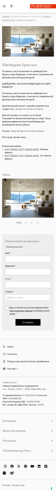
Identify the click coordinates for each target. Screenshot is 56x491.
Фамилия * (10, 266)
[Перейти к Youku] (5, 473)
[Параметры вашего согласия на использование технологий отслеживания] (51, 488)
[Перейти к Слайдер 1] (19, 223)
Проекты (47, 16)
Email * (8, 278)
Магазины (9, 441)
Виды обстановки (14, 431)
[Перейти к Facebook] (11, 466)
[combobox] (28, 297)
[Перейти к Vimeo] (45, 466)
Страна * (9, 291)
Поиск (10, 346)
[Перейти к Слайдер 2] (26, 223)
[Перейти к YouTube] (32, 466)
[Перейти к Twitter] (18, 466)
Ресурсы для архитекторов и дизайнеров (28, 361)
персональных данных (20, 310)
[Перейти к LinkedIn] (38, 466)
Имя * (8, 253)
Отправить (28, 322)
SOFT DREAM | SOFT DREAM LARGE (22, 149)
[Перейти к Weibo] (11, 473)
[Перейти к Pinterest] (25, 466)
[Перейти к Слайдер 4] (38, 223)
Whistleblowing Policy (17, 451)
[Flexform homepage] (43, 6)
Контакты (12, 354)
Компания (9, 421)
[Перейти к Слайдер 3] (32, 223)
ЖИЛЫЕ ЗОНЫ (8, 20)
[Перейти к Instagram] (5, 466)
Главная (5, 16)
